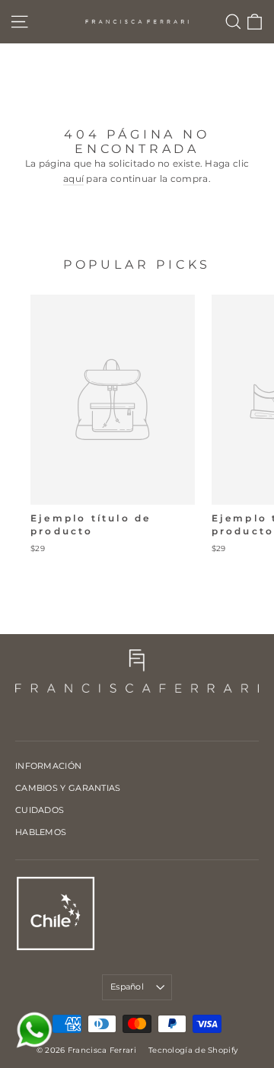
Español (127, 986)
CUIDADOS (39, 810)
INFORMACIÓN (48, 765)
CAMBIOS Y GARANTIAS (68, 788)
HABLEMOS (40, 832)
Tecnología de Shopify (192, 1050)
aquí (73, 178)
